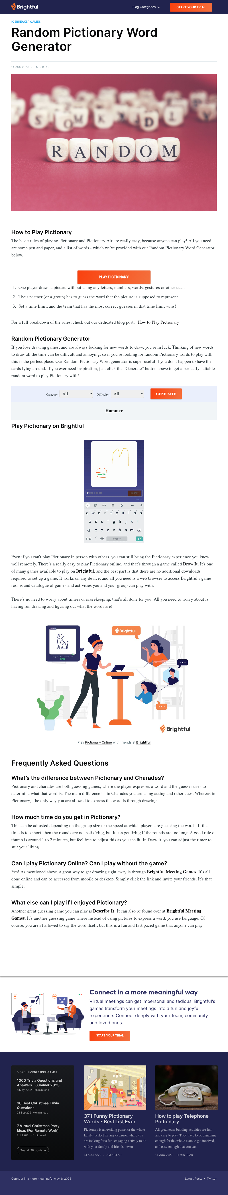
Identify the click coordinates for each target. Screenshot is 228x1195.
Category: (52, 394)
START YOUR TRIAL (191, 7)
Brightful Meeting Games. (172, 871)
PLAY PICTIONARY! (114, 277)
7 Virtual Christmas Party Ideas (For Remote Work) (38, 1128)
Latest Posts (193, 1178)
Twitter (212, 1178)
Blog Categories (144, 7)
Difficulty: (103, 394)
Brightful (143, 742)
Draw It (190, 564)
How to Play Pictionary (158, 322)
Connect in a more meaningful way (35, 1178)
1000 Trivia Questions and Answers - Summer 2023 (39, 1082)
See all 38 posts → (33, 1150)
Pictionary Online (98, 742)
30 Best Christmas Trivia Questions (38, 1105)
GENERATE (166, 393)
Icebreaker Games (43, 1072)
